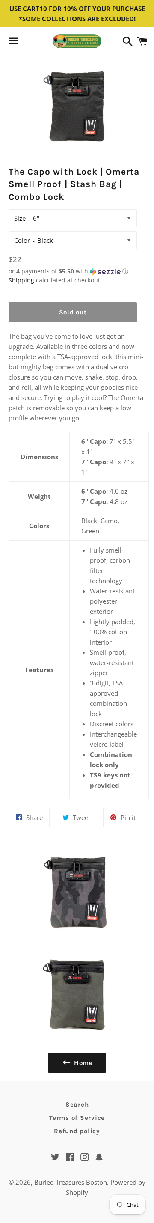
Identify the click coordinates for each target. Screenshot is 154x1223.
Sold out (73, 312)
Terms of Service (77, 1118)
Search (77, 1104)
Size (20, 218)
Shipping (21, 280)
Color (22, 240)
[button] (73, 271)
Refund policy (77, 1131)
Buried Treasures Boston (70, 1182)
